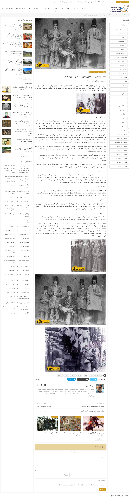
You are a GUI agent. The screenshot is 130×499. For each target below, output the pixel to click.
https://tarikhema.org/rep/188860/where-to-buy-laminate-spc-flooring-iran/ (17, 179)
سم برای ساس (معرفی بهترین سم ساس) (23, 275)
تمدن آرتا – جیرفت (119, 29)
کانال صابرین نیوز (10, 288)
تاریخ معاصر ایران (101, 72)
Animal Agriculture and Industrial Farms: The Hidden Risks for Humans (23, 169)
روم (123, 122)
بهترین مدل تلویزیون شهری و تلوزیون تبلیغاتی (9, 207)
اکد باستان (121, 69)
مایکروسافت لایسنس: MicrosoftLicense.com (23, 297)
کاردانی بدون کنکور (10, 285)
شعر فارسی (9, 8)
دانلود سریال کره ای (24, 246)
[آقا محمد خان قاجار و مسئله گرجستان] (70, 423)
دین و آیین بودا (122, 134)
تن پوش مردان (98, 375)
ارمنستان (122, 110)
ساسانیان (122, 49)
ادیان (29, 8)
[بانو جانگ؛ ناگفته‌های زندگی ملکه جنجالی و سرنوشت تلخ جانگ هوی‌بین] (6, 98)
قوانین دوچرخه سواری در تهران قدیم (93, 406)
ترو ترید (13, 220)
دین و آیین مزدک (121, 150)
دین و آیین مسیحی (121, 154)
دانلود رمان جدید (24, 242)
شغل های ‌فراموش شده (44, 406)
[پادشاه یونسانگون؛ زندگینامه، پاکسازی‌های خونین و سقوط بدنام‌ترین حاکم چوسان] (27, 36)
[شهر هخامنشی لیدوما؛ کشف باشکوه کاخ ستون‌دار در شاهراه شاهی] (27, 26)
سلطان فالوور (12, 270)
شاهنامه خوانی (25, 281)
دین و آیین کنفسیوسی (120, 142)
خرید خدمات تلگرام (10, 234)
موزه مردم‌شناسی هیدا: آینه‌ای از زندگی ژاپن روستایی (13, 52)
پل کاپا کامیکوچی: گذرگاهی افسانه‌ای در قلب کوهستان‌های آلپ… (13, 71)
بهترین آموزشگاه (11, 201)
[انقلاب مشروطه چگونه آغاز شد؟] (47, 423)
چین (123, 86)
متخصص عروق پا (24, 303)
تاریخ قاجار (92, 72)
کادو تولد (27, 285)
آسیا (67, 8)
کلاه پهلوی (79, 375)
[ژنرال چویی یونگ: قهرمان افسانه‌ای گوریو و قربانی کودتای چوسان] (6, 150)
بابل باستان (121, 74)
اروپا (62, 8)
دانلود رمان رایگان (10, 242)
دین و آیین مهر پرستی (120, 158)
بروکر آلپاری (12, 198)
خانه (113, 2)
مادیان (122, 37)
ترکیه (123, 90)
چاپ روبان (12, 226)
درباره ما (109, 2)
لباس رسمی (60, 375)
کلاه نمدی (66, 375)
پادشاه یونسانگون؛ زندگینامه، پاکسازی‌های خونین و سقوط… (13, 35)
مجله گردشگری (20, 8)
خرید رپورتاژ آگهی (63, 2)
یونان (123, 118)
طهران (85, 375)
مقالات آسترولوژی (10, 303)
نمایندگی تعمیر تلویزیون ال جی (25, 308)
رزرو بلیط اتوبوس (24, 266)
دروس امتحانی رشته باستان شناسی (10, 251)
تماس (55, 2)
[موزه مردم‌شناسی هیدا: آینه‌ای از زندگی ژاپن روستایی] (27, 53)
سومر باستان (121, 61)
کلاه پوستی (73, 375)
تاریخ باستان (100, 417)
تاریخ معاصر (38, 8)
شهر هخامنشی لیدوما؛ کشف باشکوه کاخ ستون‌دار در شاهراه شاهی (13, 26)
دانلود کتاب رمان (25, 250)
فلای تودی (12, 281)
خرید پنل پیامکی (10, 230)
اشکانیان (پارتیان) (120, 53)
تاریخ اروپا (123, 114)
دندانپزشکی (26, 256)
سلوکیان (122, 45)
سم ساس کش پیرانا (10, 274)
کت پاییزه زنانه (25, 292)
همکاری (103, 2)
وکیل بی (27, 313)
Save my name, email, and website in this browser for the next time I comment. (82, 485)
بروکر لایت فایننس (24, 201)
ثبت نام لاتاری (25, 226)
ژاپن (123, 94)
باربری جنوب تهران (24, 198)
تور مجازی (86, 2)
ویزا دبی (13, 313)
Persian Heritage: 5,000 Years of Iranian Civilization (10, 179)
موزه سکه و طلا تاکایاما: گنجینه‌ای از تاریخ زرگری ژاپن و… (12, 44)
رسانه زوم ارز (12, 266)
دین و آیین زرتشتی (121, 138)
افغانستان (121, 106)
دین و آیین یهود (122, 167)
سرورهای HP (25, 270)
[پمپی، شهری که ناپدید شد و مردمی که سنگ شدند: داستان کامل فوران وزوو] (6, 132)
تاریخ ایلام (121, 33)
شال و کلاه (91, 375)
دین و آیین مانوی (121, 146)
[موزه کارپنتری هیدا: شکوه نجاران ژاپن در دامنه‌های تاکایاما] (27, 62)
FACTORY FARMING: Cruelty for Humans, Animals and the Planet (9, 169)
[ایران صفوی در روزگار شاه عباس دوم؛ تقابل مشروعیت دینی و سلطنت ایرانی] (6, 123)
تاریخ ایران (123, 25)
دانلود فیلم (12, 246)
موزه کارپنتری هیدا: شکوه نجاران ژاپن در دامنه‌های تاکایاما (12, 61)
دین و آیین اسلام (121, 130)
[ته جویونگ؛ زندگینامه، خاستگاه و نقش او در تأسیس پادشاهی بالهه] (6, 89)
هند (123, 102)
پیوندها (80, 2)
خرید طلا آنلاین (25, 238)
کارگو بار (27, 288)
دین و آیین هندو (121, 162)
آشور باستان (121, 65)
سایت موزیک (73, 2)
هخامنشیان (121, 41)
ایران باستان (75, 8)
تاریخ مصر (48, 8)
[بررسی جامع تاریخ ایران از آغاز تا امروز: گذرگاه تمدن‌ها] (93, 423)
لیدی (123, 126)
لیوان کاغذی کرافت (10, 292)
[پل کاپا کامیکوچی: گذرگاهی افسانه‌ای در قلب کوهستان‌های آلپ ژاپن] (27, 71)
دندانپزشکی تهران (10, 256)
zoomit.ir (13, 185)
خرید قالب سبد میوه (10, 238)
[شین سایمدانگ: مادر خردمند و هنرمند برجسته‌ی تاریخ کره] (6, 141)
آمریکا (55, 8)
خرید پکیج (26, 230)
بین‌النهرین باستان (121, 57)
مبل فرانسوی (12, 296)
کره (123, 98)
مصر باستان (123, 77)
